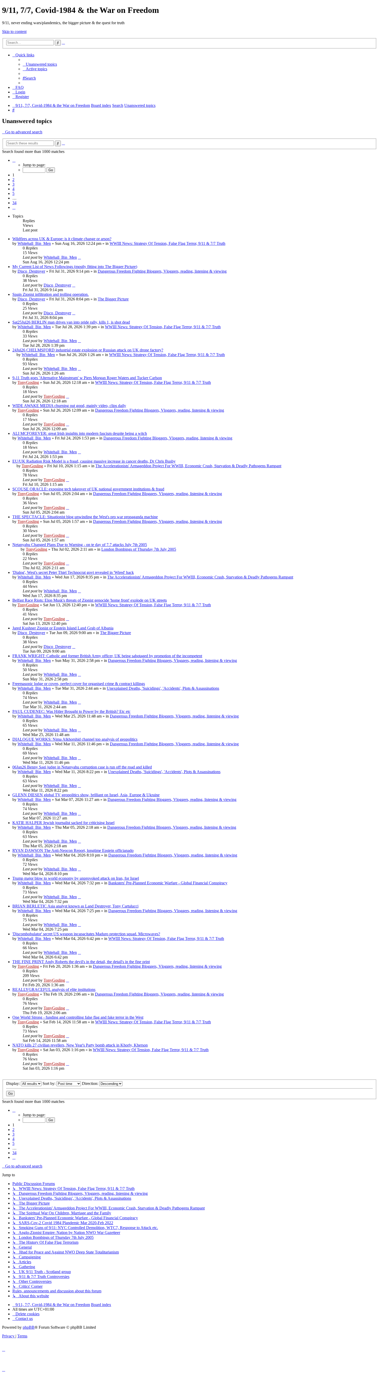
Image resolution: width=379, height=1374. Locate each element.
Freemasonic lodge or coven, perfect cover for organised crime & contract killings (78, 683)
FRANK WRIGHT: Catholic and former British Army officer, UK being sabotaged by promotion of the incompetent (107, 656)
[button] (13, 160)
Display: (13, 1083)
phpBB (29, 1327)
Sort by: (49, 1083)
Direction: (90, 1083)
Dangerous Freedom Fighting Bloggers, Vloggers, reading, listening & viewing (162, 271)
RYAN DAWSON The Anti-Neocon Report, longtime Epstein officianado (73, 850)
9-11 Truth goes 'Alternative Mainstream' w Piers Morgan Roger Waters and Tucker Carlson (87, 378)
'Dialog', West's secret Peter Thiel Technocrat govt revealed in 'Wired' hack (73, 572)
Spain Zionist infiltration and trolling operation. (50, 294)
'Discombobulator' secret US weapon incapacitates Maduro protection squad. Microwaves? (86, 934)
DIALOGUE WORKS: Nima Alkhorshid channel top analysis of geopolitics (74, 739)
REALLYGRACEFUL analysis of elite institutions (53, 989)
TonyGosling (28, 382)
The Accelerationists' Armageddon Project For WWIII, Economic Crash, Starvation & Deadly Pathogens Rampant (188, 466)
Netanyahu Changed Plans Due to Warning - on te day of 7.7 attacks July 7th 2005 (79, 544)
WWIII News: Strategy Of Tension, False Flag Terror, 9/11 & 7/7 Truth (167, 243)
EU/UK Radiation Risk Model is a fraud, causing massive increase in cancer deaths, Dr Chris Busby (94, 461)
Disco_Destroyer (31, 271)
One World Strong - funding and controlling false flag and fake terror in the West (77, 1017)
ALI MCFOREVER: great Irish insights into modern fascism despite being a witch (79, 433)
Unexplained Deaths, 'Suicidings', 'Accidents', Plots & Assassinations (163, 688)
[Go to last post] (79, 257)
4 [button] (13, 189)
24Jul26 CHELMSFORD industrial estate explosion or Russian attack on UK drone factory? (87, 350)
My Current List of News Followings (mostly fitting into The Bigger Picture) (74, 266)
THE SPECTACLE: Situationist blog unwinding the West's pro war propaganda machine (85, 517)
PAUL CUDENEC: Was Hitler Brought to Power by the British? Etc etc (71, 711)
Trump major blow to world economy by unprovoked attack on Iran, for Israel (75, 878)
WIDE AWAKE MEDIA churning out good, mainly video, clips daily (69, 405)
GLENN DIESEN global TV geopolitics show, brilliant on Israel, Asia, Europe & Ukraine (86, 795)
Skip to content (14, 31)
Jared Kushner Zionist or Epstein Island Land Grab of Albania (62, 628)
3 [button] (13, 184)
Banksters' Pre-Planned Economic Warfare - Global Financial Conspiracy (167, 883)
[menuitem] (40, 64)
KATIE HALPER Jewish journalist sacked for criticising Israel (63, 822)
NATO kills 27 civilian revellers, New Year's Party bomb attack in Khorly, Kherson (80, 1045)
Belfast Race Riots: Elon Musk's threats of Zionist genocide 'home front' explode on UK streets (89, 600)
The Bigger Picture (113, 299)
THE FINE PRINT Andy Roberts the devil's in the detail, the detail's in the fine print (81, 962)
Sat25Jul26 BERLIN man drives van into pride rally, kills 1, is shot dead (71, 322)
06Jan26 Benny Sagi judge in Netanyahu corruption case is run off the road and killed (82, 767)
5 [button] (13, 193)
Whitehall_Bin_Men (34, 243)
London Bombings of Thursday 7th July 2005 (138, 549)
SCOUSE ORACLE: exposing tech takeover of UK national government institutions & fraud (88, 489)
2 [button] (13, 179)
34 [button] (14, 203)
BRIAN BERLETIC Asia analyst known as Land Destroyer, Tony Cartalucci (75, 906)
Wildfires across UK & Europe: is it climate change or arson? (61, 239)
